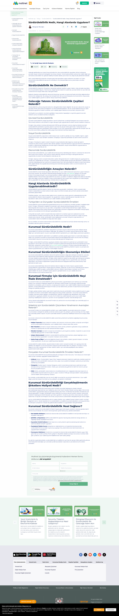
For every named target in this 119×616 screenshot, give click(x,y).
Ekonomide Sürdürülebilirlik (16, 39)
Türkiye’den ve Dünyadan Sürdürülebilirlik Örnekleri (16, 57)
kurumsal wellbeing (57, 245)
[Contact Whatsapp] (117, 304)
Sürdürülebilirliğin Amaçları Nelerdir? (17, 44)
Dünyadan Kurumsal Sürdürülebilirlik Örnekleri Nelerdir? (17, 90)
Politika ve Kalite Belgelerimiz (20, 588)
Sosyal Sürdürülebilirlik (18, 35)
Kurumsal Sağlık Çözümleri (23, 573)
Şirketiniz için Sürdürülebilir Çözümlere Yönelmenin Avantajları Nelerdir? (18, 83)
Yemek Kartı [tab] (32, 562)
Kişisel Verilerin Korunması (42, 588)
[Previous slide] (15, 522)
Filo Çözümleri (79, 570)
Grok (45, 66)
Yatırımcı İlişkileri (70, 8)
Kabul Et (99, 609)
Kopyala (85, 26)
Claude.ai (64, 66)
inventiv (47, 573)
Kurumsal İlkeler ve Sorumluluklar (64, 588)
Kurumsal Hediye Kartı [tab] (59, 562)
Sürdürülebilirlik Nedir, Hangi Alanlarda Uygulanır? (17, 13)
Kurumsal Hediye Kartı (81, 566)
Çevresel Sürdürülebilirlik (16, 30)
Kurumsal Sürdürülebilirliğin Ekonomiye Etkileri (17, 69)
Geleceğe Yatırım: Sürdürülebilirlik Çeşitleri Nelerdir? (17, 25)
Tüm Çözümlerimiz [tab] (19, 562)
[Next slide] (104, 522)
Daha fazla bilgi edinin (7, 613)
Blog (78, 8)
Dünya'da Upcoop (26, 601)
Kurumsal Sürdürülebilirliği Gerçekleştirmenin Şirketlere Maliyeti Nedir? (17, 98)
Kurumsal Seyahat (50, 570)
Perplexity (54, 66)
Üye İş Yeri (46, 8)
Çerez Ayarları (110, 609)
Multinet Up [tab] (99, 562)
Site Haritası (103, 588)
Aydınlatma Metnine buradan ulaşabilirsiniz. (70, 480)
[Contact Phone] (117, 301)
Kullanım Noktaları (57, 8)
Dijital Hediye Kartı (20, 570)
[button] (97, 3)
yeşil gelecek (70, 173)
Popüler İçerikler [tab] (73, 562)
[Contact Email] (117, 308)
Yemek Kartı (18, 566)
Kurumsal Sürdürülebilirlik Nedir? (18, 63)
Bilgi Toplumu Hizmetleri (86, 588)
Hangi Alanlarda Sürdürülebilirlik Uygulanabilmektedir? (18, 50)
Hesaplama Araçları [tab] (86, 562)
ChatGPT (36, 66)
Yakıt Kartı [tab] (45, 562)
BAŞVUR (84, 3)
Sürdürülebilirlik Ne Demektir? (17, 19)
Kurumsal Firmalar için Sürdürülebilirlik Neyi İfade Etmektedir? (18, 76)
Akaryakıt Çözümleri (51, 566)
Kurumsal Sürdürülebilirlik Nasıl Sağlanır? (18, 106)
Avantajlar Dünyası (34, 8)
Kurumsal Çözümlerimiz (20, 8)
